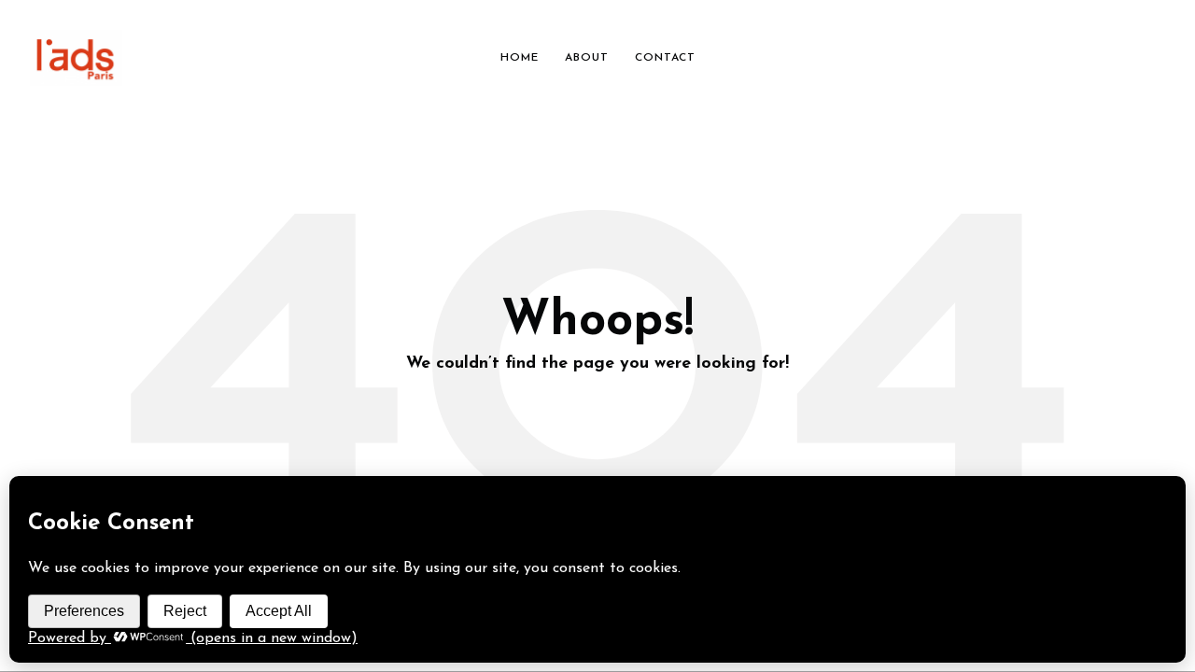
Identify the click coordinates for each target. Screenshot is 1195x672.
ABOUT (587, 57)
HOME (519, 57)
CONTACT (665, 57)
